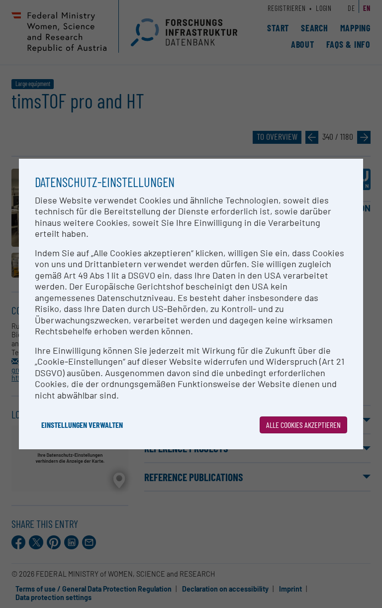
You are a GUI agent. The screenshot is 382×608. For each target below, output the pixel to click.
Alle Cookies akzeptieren (303, 424)
